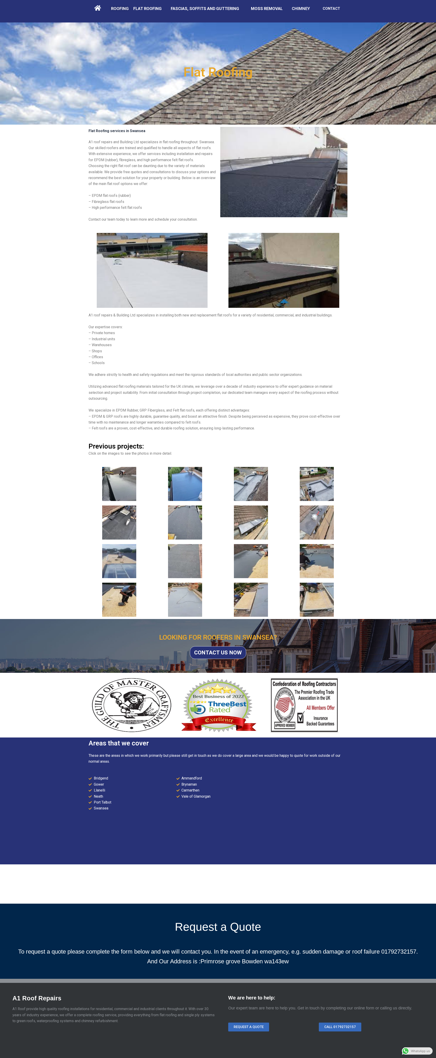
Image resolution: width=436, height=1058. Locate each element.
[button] (248, 1027)
